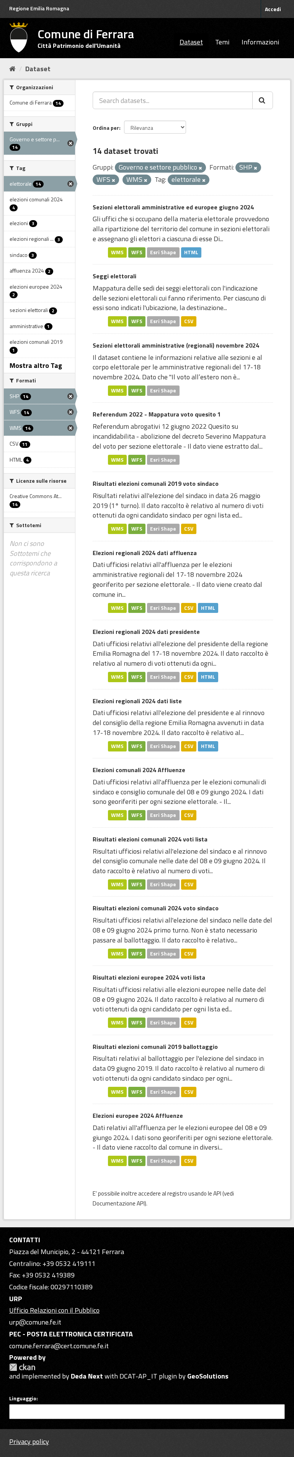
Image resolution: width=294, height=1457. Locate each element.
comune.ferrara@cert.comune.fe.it (59, 1346)
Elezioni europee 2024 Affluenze (138, 1115)
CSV (188, 321)
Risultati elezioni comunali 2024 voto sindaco (156, 908)
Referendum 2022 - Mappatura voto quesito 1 (157, 414)
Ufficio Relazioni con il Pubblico (54, 1310)
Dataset (191, 42)
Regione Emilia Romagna (39, 8)
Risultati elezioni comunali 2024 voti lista (150, 839)
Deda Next (87, 1376)
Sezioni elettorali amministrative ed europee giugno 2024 (173, 207)
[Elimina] (200, 168)
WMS (117, 252)
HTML (191, 252)
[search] (262, 100)
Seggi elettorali (114, 276)
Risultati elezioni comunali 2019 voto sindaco (156, 483)
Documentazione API (119, 1203)
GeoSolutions (208, 1376)
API (217, 1193)
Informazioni (260, 42)
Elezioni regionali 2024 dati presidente (146, 631)
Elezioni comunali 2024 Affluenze (139, 769)
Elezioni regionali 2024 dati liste (137, 701)
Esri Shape (163, 252)
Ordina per (106, 128)
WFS (136, 252)
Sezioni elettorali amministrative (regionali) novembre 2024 (176, 345)
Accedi (273, 9)
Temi (222, 42)
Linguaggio (22, 1398)
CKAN (22, 1367)
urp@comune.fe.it (35, 1322)
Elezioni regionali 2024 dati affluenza (145, 552)
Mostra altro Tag (36, 365)
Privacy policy (29, 1441)
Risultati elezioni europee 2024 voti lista (149, 977)
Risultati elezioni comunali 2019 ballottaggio (155, 1046)
